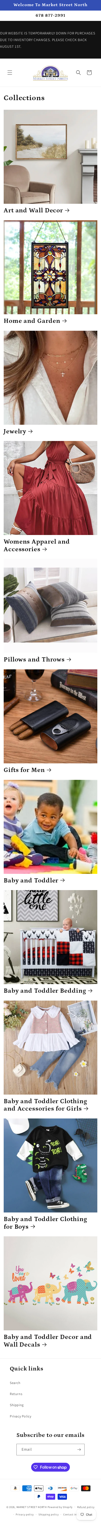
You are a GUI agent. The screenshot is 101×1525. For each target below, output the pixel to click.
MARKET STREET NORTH (31, 1507)
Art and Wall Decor (33, 210)
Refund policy (86, 1507)
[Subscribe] (79, 1449)
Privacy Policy (20, 1416)
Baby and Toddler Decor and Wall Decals (48, 1341)
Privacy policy (25, 1514)
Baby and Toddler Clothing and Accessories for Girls (45, 1105)
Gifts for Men (24, 770)
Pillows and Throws (34, 659)
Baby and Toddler (31, 880)
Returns (16, 1394)
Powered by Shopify (60, 1507)
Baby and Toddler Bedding (45, 990)
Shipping (17, 1405)
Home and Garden (32, 321)
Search (15, 1383)
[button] (9, 72)
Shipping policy (48, 1514)
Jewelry (15, 431)
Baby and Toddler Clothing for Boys (45, 1223)
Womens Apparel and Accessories (37, 545)
